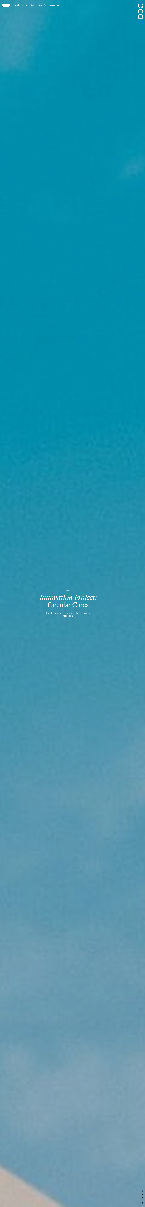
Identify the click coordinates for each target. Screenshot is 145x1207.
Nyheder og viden (20, 5)
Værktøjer (42, 5)
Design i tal (54, 5)
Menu (6, 5)
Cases (33, 5)
